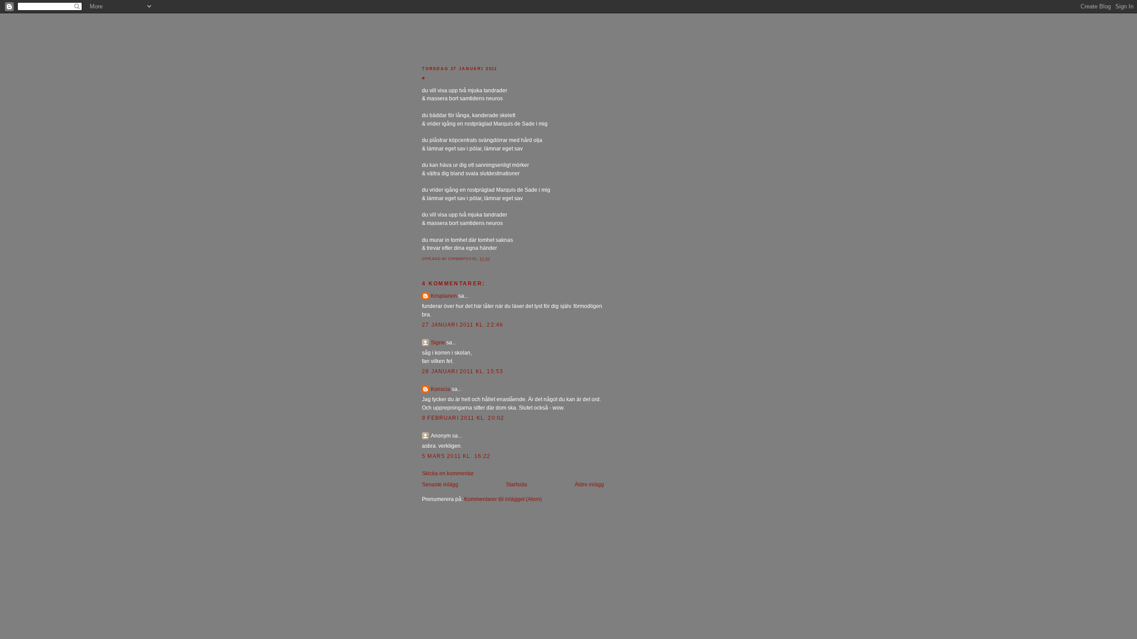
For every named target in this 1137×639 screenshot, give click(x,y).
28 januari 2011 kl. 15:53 (462, 371)
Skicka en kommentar (448, 473)
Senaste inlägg (440, 484)
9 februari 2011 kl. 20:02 (463, 418)
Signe (438, 342)
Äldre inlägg (589, 484)
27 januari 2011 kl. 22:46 (462, 324)
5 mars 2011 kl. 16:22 (456, 456)
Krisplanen (444, 296)
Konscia (440, 389)
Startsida (516, 484)
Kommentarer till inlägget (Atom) (503, 499)
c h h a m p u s (568, 35)
